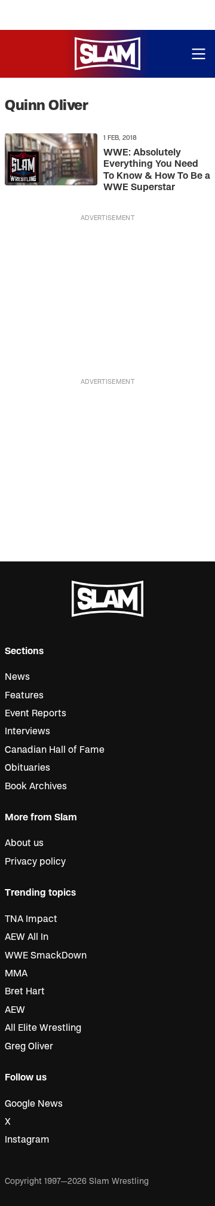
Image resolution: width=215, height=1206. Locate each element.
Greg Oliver (29, 1046)
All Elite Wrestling (43, 1027)
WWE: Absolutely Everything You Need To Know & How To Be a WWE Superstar (156, 170)
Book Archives (36, 786)
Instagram (27, 1139)
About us (24, 843)
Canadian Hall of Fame (55, 749)
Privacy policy (35, 861)
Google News (34, 1103)
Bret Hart (25, 991)
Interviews (27, 731)
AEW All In (26, 937)
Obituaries (27, 767)
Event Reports (35, 713)
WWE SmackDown (46, 955)
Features (24, 695)
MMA (16, 973)
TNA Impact (31, 919)
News (17, 676)
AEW (15, 1010)
